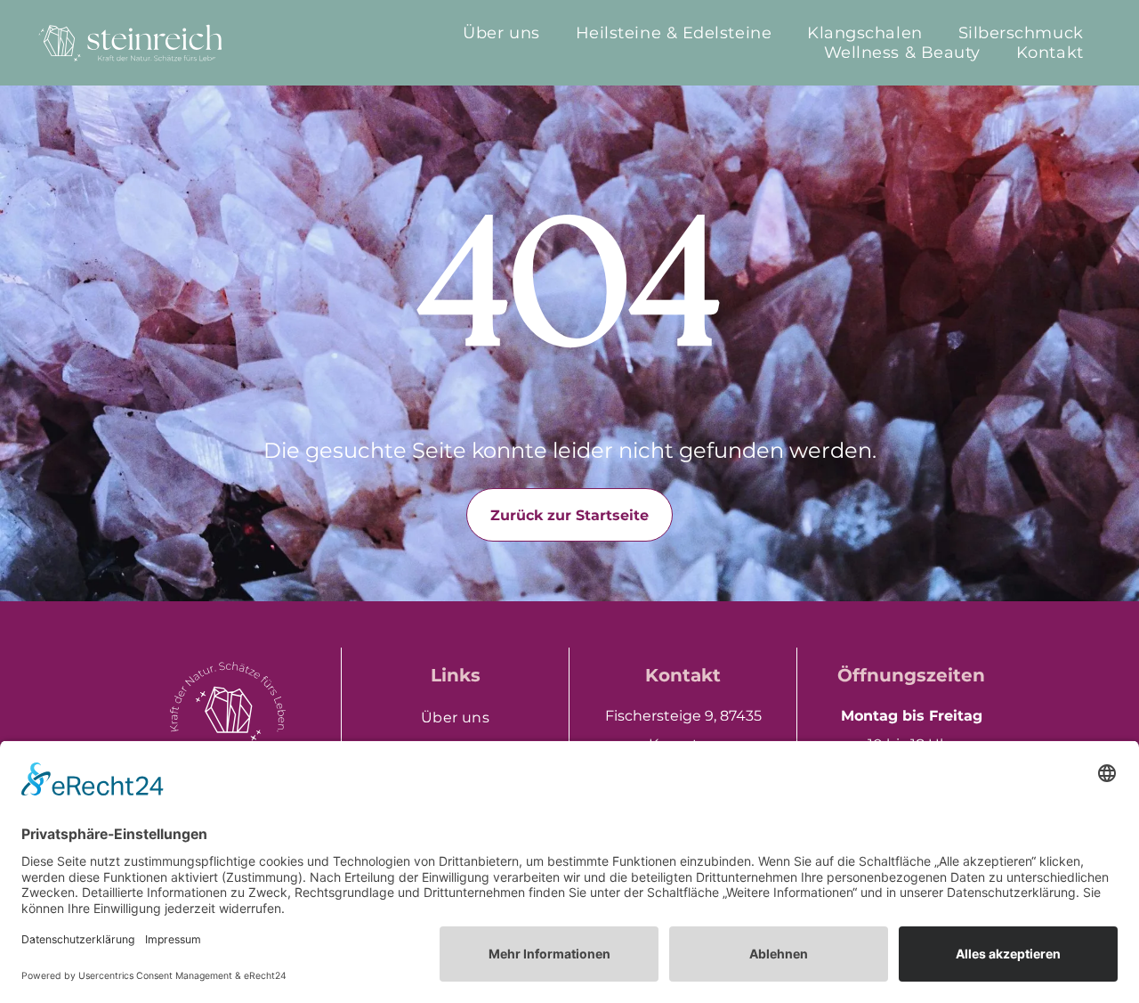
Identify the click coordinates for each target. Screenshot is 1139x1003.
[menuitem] (501, 33)
